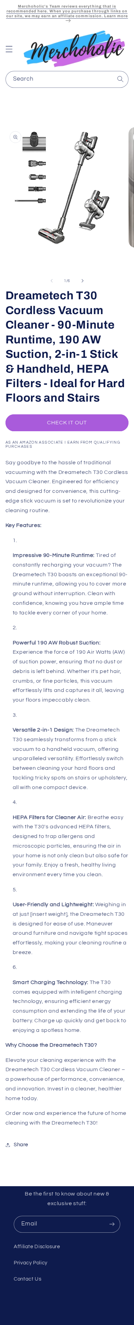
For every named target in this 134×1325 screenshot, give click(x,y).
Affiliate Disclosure (37, 1246)
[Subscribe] (112, 1224)
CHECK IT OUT (67, 422)
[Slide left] (51, 280)
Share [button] (21, 1144)
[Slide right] (82, 280)
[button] (9, 49)
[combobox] (67, 79)
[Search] (120, 79)
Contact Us (27, 1279)
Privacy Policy (30, 1262)
